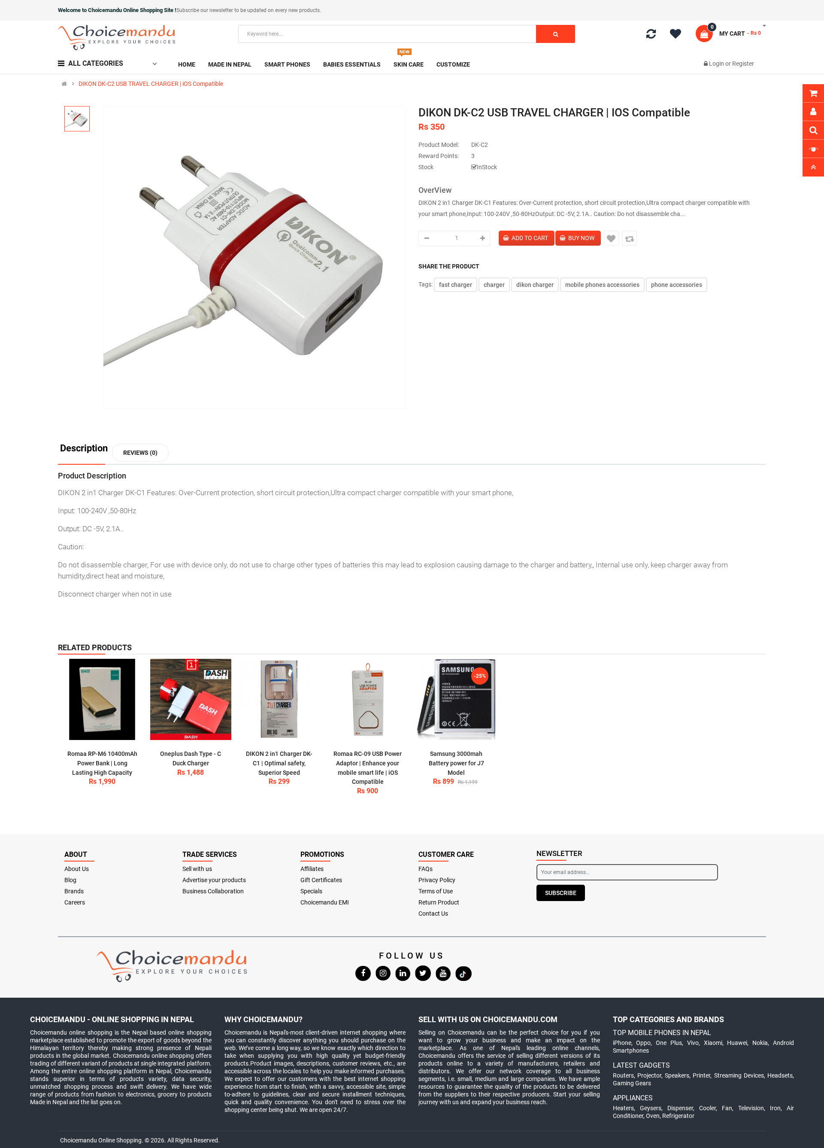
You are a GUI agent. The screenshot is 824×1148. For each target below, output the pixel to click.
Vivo (693, 1042)
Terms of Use (435, 891)
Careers (74, 902)
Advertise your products (214, 880)
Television (751, 1108)
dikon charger (535, 284)
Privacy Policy (436, 880)
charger (494, 284)
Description (84, 449)
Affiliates (312, 868)
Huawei (737, 1042)
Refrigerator (678, 1115)
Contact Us (433, 913)
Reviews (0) (140, 452)
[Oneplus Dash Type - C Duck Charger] (191, 699)
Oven (653, 1115)
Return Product (438, 902)
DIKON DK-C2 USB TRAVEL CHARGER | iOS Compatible (151, 84)
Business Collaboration (213, 891)
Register (743, 63)
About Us (76, 868)
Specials (311, 891)
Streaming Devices (739, 1075)
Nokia (760, 1042)
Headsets (780, 1075)
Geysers (650, 1108)
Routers (623, 1075)
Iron (775, 1108)
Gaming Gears (632, 1083)
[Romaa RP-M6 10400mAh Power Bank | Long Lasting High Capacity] (102, 699)
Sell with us (197, 868)
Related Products (95, 647)
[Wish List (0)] (678, 35)
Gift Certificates (321, 880)
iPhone (622, 1042)
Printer (701, 1075)
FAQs (425, 868)
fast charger (455, 284)
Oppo (643, 1042)
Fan (727, 1108)
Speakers (677, 1075)
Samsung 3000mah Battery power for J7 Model (456, 763)
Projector (649, 1075)
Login (717, 63)
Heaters (623, 1108)
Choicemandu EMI (324, 902)
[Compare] (651, 35)
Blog (70, 880)
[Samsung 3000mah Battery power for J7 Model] (456, 699)
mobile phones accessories (602, 284)
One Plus (669, 1042)
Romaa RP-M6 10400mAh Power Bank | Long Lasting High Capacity (102, 763)
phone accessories (676, 284)
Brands (74, 891)
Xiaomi (713, 1042)
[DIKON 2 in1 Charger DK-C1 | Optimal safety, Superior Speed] (279, 699)
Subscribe (560, 892)
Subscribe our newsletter (205, 10)
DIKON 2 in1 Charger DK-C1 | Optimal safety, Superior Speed (279, 763)
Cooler (707, 1108)
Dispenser (680, 1108)
